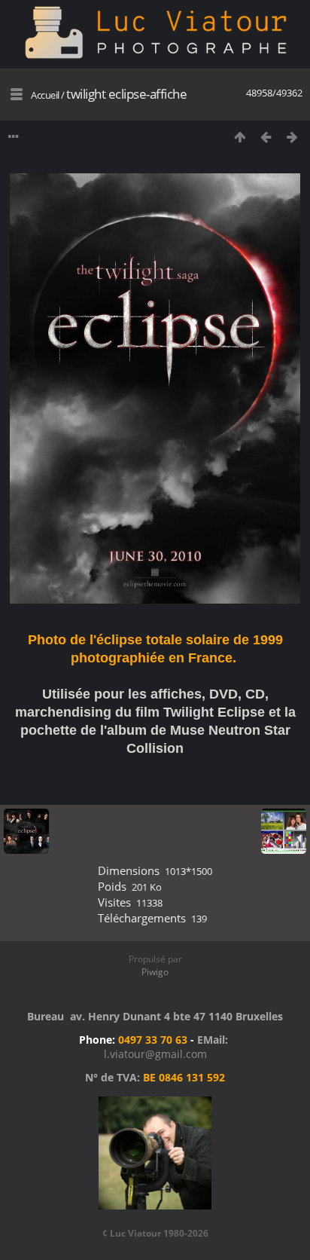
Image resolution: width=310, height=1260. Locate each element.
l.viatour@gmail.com (155, 1054)
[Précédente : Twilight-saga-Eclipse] (266, 136)
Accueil (45, 95)
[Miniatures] (239, 136)
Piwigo (155, 971)
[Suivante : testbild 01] (292, 136)
